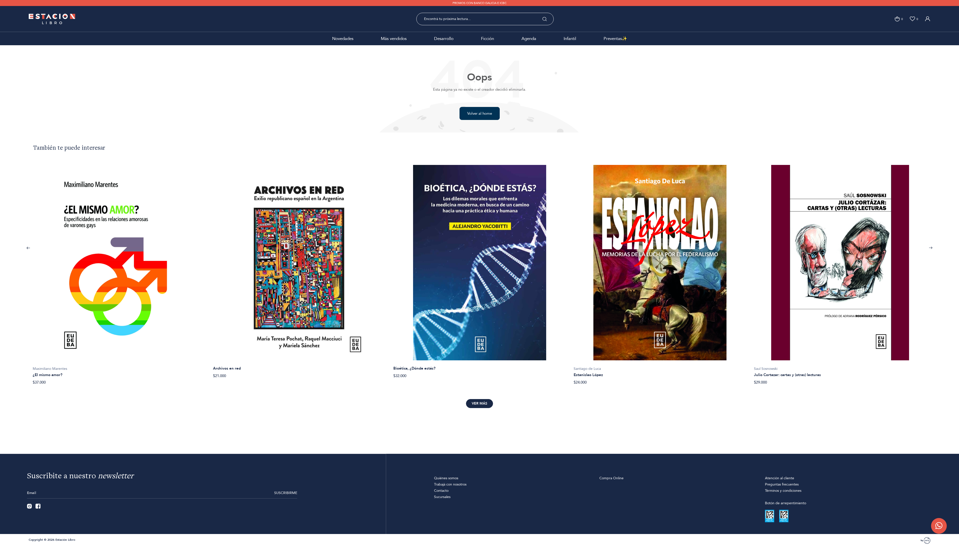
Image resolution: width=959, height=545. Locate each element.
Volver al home (479, 113)
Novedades (342, 38)
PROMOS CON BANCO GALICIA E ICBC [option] (479, 3)
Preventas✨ (615, 38)
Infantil (570, 38)
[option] (119, 272)
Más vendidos (394, 38)
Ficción (487, 38)
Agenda (528, 38)
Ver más (479, 403)
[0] (897, 18)
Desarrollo (444, 38)
